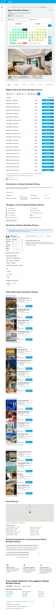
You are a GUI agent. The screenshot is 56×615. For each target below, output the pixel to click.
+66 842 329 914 (11, 14)
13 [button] (26, 32)
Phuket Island (28, 7)
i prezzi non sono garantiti (30, 601)
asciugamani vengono (16, 258)
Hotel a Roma (8, 594)
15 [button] (13, 35)
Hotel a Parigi (24, 596)
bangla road (17, 260)
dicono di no (11, 260)
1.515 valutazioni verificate (18, 16)
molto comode (8, 258)
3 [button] (18, 29)
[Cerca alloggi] (1, 7)
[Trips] (1, 17)
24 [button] (18, 37)
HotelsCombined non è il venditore (13, 604)
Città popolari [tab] (9, 586)
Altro (7, 189)
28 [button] (10, 40)
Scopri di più (40, 173)
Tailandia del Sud (20, 7)
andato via (8, 263)
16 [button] (15, 35)
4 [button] (45, 29)
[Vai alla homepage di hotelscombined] (8, 1)
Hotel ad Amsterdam (10, 593)
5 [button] (23, 29)
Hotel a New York (41, 593)
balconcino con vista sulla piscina (12, 265)
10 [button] (18, 32)
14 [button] (10, 35)
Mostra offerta (29, 306)
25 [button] (20, 37)
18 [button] (20, 35)
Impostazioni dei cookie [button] (10, 177)
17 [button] (18, 35)
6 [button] (32, 32)
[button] (2, 1)
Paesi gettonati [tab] (17, 586)
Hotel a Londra (9, 596)
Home (9, 7)
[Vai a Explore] (1, 14)
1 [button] (37, 29)
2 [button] (15, 29)
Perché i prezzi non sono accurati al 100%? (15, 608)
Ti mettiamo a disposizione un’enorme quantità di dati (17, 606)
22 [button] (13, 37)
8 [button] (37, 32)
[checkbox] (11, 284)
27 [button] (26, 37)
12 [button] (23, 32)
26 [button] (23, 37)
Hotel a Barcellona (9, 591)
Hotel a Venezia (25, 593)
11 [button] (20, 32)
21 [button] (10, 37)
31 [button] (42, 40)
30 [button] (15, 40)
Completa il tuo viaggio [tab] (26, 586)
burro (7, 260)
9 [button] (15, 32)
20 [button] (26, 35)
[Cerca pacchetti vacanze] (1, 12)
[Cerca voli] (1, 5)
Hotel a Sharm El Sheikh (26, 591)
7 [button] (10, 32)
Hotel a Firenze (41, 594)
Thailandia (12, 7)
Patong (35, 7)
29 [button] (13, 40)
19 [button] (23, 35)
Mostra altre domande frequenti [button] (23, 557)
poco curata (13, 263)
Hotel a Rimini (40, 591)
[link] (13, 342)
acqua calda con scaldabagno (11, 255)
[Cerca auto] (1, 10)
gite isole (20, 265)
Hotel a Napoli (24, 594)
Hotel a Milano (40, 596)
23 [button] (15, 37)
